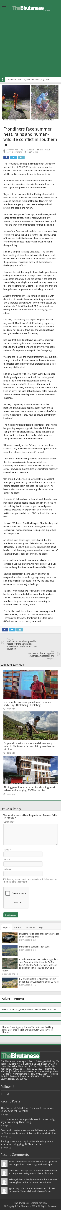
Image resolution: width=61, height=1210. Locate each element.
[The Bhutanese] (30, 7)
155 (16, 974)
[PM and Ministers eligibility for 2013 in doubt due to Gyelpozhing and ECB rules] (10, 983)
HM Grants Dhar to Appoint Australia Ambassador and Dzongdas (41, 655)
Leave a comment (14, 152)
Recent (17, 927)
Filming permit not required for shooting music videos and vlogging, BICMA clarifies (29, 789)
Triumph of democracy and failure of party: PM (27, 79)
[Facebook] (3, 1094)
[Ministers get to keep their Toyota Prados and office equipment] (10, 937)
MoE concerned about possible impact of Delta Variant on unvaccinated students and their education (22, 644)
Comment (9, 822)
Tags (41, 927)
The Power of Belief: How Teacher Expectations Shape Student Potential (27, 1109)
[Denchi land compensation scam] (10, 950)
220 (34, 940)
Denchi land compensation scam (34, 946)
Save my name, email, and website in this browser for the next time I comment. (30, 880)
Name (7, 849)
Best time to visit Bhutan (20, 1030)
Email (6, 859)
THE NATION (45, 150)
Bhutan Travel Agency (12, 1027)
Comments (30, 927)
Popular (6, 927)
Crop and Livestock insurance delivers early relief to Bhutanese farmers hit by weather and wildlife (29, 746)
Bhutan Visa (38, 1030)
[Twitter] (9, 1094)
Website (7, 869)
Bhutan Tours (30, 1027)
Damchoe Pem (12, 150)
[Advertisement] (30, 46)
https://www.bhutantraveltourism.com (39, 1009)
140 (34, 985)
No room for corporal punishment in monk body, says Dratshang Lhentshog (27, 704)
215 (34, 950)
